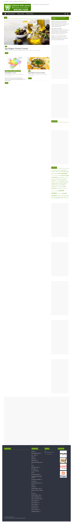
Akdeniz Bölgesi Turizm (35, 453)
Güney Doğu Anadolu (35, 474)
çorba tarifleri (63, 197)
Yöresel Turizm (20, 13)
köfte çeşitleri (61, 180)
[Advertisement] (59, 62)
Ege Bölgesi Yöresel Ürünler (16, 48)
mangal (66, 180)
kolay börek (59, 179)
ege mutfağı (57, 173)
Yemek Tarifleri (34, 502)
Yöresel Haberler (34, 504)
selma (13, 50)
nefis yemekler (65, 182)
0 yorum (16, 50)
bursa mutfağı (60, 171)
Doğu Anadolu (34, 460)
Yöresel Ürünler (29, 13)
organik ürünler (54, 183)
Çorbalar (33, 458)
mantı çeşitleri (53, 182)
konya (62, 179)
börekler (64, 171)
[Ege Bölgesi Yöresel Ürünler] (27, 20)
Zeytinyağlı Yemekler (35, 511)
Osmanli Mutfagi (61, 183)
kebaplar (55, 179)
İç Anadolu (33, 481)
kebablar (52, 179)
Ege (6, 46)
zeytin (36, 50)
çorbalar (57, 197)
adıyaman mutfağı (54, 170)
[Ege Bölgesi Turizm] (15, 57)
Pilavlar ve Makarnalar (35, 496)
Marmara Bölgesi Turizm (36, 495)
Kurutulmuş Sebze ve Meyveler (37, 490)
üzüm (33, 50)
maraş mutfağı (58, 182)
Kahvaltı (32, 484)
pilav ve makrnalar (59, 186)
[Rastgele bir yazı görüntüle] (67, 14)
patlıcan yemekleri (58, 184)
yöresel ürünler (60, 195)
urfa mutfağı (56, 190)
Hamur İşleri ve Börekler (35, 479)
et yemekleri (63, 173)
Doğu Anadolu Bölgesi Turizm (36, 462)
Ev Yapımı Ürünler (34, 470)
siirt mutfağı (58, 188)
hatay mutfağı (60, 177)
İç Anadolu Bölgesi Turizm (22, 1)
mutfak (62, 182)
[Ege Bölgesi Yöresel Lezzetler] (38, 57)
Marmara (33, 493)
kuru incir (30, 50)
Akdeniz (32, 451)
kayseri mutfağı (65, 177)
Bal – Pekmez (33, 455)
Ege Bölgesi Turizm (10, 73)
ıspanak (67, 197)
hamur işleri (59, 175)
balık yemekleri (63, 170)
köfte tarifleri (57, 180)
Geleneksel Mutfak (54, 175)
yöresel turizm (10, 75)
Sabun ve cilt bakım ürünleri (36, 498)
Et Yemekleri (33, 469)
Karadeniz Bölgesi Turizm (36, 488)
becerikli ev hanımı (54, 171)
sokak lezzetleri (63, 188)
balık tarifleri (59, 170)
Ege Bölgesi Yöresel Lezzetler (36, 73)
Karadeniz (33, 486)
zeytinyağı (38, 50)
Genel (32, 472)
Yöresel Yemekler (11, 13)
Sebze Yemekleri (34, 500)
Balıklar (32, 456)
